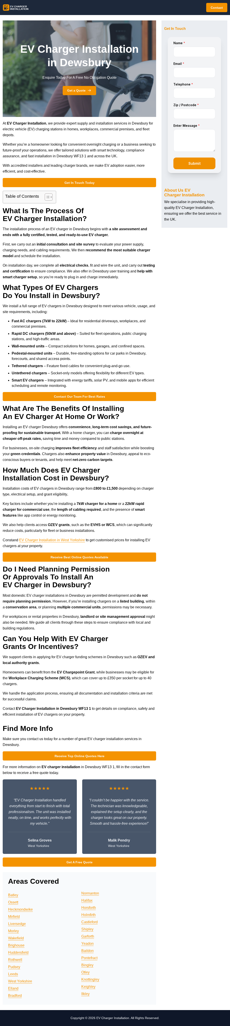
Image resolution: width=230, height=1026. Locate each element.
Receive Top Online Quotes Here (79, 756)
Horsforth (88, 908)
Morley (13, 931)
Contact (217, 7)
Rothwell (15, 960)
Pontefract (89, 958)
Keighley (88, 987)
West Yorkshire (20, 981)
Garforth (87, 936)
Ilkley (85, 994)
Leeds (13, 974)
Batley (13, 895)
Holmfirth (88, 915)
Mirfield (14, 917)
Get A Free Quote (79, 862)
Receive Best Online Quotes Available (79, 557)
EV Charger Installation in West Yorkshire (52, 540)
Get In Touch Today (79, 182)
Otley (85, 972)
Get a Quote (76, 90)
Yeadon (87, 943)
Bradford (15, 996)
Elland (13, 988)
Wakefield (16, 938)
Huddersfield (18, 952)
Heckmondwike (20, 909)
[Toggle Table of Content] (46, 197)
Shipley (87, 929)
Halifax (87, 900)
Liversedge (17, 924)
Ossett (13, 902)
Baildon (87, 951)
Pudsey (14, 967)
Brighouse (16, 945)
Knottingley (90, 979)
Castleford (89, 922)
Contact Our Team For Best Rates (79, 396)
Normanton (90, 893)
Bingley (87, 965)
